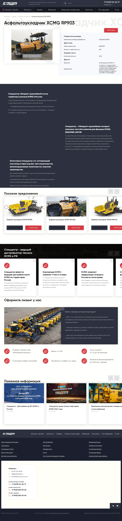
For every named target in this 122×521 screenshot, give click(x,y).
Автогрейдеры (48, 442)
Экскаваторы (47, 449)
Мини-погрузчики (7, 452)
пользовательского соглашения (59, 513)
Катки (45, 452)
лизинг (15, 227)
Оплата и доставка (72, 434)
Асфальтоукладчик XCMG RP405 (104, 220)
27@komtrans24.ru (17, 474)
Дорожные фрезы (95, 452)
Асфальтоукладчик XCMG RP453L (62, 220)
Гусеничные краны (95, 449)
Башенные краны (95, 442)
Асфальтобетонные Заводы (98, 456)
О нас (117, 10)
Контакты (89, 10)
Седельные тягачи (7, 449)
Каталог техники (11, 10)
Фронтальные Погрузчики (9, 442)
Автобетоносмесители (9, 456)
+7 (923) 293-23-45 (19, 495)
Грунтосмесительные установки (54, 456)
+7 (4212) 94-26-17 (112, 2)
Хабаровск (107, 4)
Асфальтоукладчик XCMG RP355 (19, 220)
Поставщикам (103, 10)
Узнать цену (111, 30)
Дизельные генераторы (70, 10)
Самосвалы (5, 445)
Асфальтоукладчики (95, 445)
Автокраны (46, 445)
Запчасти (27, 10)
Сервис (40, 10)
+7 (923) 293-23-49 (19, 490)
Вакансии (52, 10)
